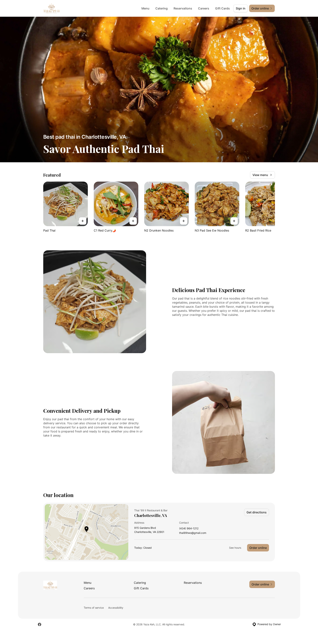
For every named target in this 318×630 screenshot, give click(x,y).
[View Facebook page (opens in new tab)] (39, 624)
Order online (258, 548)
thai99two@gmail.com (192, 533)
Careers (203, 8)
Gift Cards (222, 8)
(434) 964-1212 (188, 528)
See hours (235, 547)
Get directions (257, 512)
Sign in (240, 8)
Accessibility (115, 607)
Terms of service (94, 607)
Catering (161, 8)
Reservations (183, 8)
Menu (145, 8)
